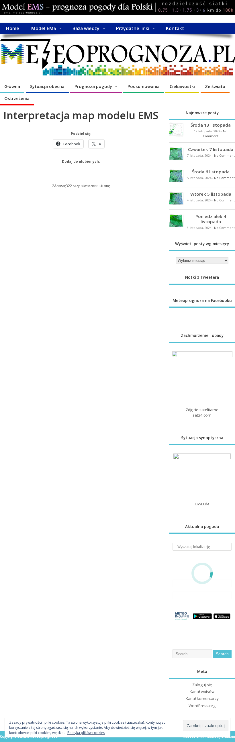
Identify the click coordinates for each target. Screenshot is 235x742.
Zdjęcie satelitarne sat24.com (202, 412)
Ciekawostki (182, 86)
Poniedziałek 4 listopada (210, 218)
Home (12, 28)
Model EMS (43, 28)
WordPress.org (202, 705)
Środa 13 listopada (211, 125)
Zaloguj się (202, 684)
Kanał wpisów (202, 691)
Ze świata (215, 86)
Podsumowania (144, 86)
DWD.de (202, 504)
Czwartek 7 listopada (210, 149)
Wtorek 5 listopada (210, 194)
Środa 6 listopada (211, 171)
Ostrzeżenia (17, 98)
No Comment (224, 156)
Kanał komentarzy (202, 698)
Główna (12, 86)
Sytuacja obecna (47, 86)
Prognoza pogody (93, 86)
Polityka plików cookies (86, 732)
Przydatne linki (132, 28)
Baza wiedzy (85, 28)
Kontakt (175, 28)
